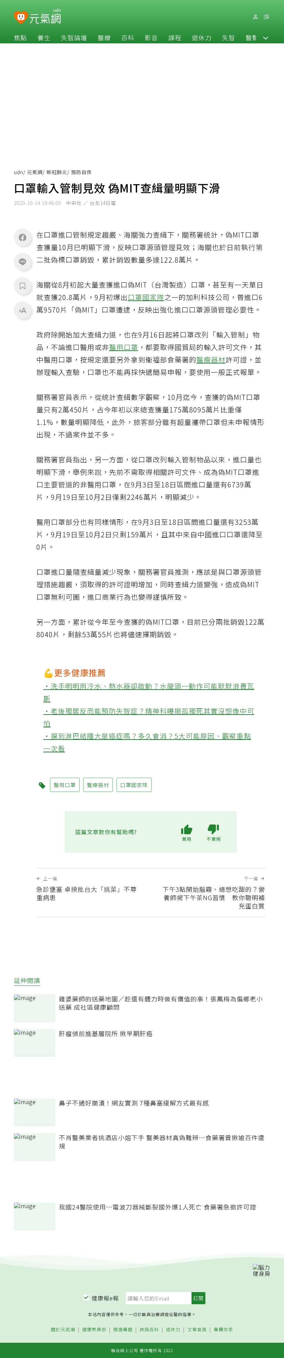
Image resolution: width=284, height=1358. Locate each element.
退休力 (202, 37)
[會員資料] (255, 17)
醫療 (104, 37)
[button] (265, 37)
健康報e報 (105, 1298)
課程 (174, 37)
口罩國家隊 (146, 297)
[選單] (266, 17)
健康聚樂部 (94, 1329)
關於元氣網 (63, 1329)
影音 (151, 37)
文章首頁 (197, 1329)
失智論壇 (74, 37)
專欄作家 (223, 1329)
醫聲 (252, 37)
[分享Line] (22, 261)
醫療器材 (210, 360)
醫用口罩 (123, 347)
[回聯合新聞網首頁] (21, 18)
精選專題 (123, 1329)
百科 (127, 37)
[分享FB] (22, 237)
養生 (44, 37)
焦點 (20, 37)
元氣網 (35, 172)
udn (18, 172)
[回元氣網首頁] (45, 17)
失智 (228, 37)
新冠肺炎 (56, 172)
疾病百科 (149, 1329)
